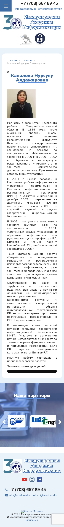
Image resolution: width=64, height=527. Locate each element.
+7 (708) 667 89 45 (39, 3)
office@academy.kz (50, 9)
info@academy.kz (25, 9)
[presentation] (4, 421)
